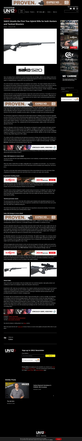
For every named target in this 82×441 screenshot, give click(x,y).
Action (48, 12)
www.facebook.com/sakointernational (17, 318)
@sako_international (13, 316)
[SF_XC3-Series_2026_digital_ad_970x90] (30, 180)
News (25, 323)
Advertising (43, 435)
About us (55, 12)
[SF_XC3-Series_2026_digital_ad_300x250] (69, 42)
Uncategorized (7, 18)
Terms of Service (39, 370)
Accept (58, 439)
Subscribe (20, 326)
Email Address (25, 353)
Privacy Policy (32, 368)
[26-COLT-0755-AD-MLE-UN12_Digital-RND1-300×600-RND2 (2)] (69, 68)
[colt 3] (69, 27)
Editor (6, 26)
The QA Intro (10, 401)
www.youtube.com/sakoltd (14, 319)
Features (27, 12)
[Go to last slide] (7, 395)
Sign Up (50, 355)
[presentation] (17, 390)
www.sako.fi (6, 314)
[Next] (53, 395)
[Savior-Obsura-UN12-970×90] (30, 147)
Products (32, 12)
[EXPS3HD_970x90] (41, 2)
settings (51, 439)
